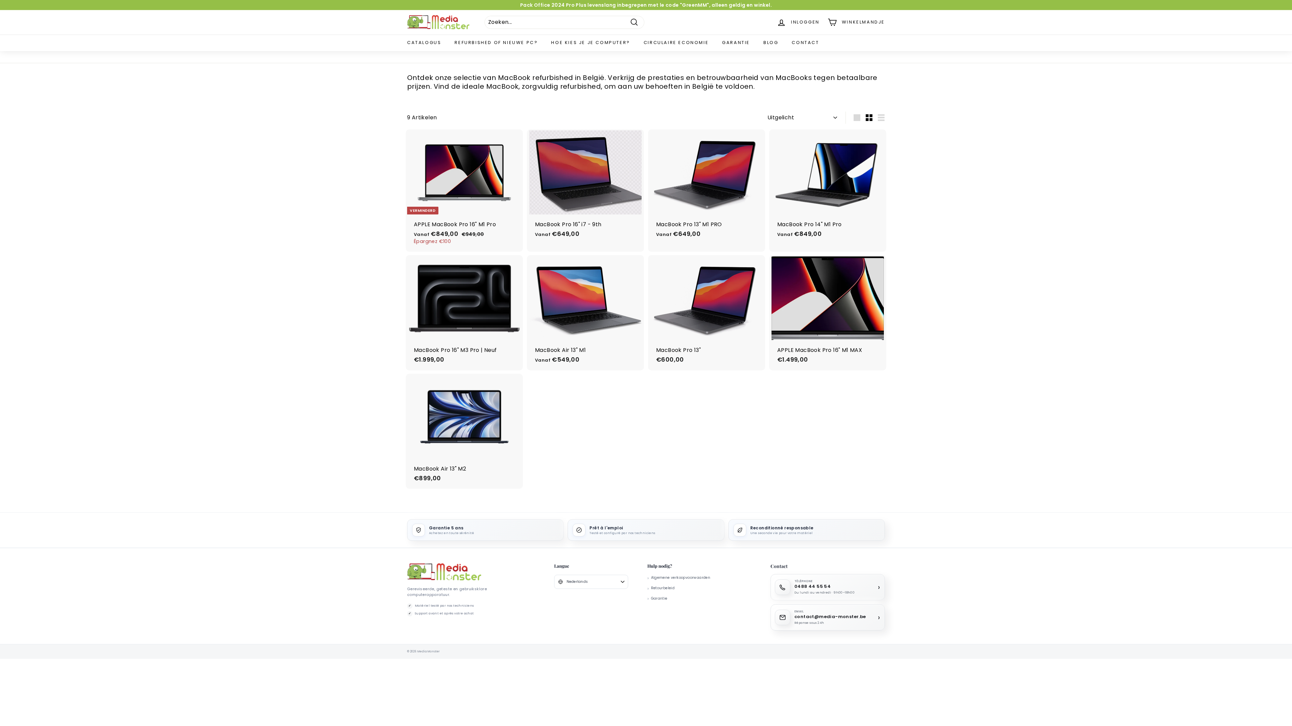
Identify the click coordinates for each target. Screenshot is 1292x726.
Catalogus (424, 42)
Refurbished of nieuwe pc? (496, 42)
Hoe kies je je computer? (590, 42)
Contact (805, 42)
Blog (770, 42)
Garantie (736, 42)
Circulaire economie (676, 42)
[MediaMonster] (444, 571)
